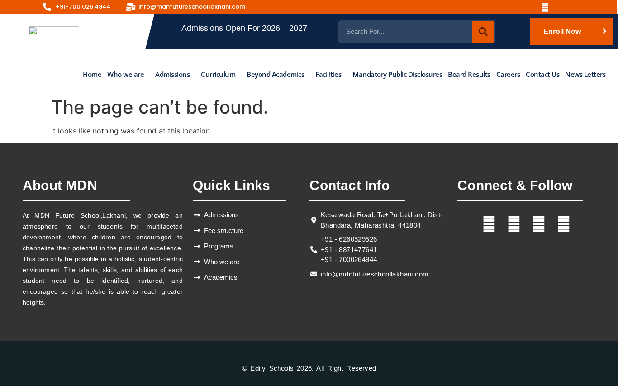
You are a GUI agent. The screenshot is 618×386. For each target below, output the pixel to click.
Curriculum (218, 73)
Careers (508, 73)
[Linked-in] (548, 7)
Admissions (172, 73)
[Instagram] (506, 7)
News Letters (585, 73)
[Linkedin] (563, 224)
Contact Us (542, 73)
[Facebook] (484, 7)
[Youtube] (527, 7)
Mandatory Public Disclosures (397, 73)
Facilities (328, 73)
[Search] (483, 32)
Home (92, 73)
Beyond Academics (275, 73)
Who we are (125, 73)
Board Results (469, 73)
